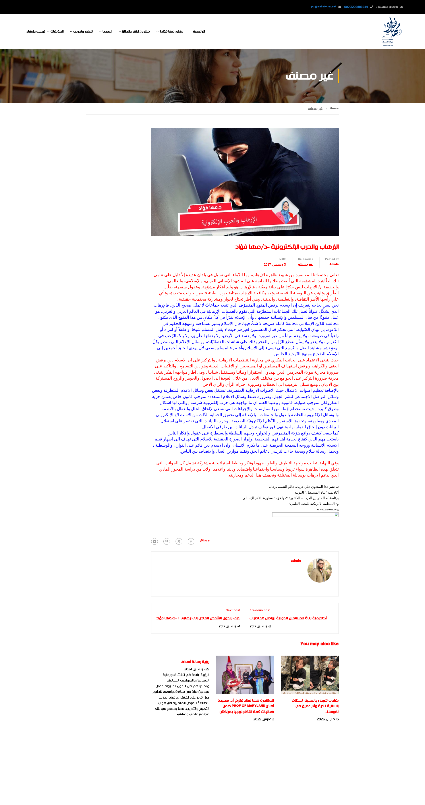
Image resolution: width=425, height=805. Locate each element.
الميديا (107, 31)
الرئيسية (199, 31)
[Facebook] (191, 541)
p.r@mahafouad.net (323, 7)
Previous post (259, 610)
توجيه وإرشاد (36, 31)
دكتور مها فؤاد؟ (171, 31)
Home (334, 108)
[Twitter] (179, 541)
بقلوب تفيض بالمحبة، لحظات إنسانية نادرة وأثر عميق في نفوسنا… (315, 706)
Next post (233, 610)
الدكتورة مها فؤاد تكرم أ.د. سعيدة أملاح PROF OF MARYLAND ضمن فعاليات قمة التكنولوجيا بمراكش (246, 706)
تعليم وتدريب (83, 31)
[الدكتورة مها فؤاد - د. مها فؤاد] (392, 31)
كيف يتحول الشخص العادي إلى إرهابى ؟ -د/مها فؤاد (198, 618)
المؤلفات (57, 31)
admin (334, 264)
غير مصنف (315, 108)
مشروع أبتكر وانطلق (136, 31)
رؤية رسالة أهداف (195, 662)
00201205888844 (356, 7)
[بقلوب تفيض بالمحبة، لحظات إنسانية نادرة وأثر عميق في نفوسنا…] (310, 675)
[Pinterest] (166, 541)
